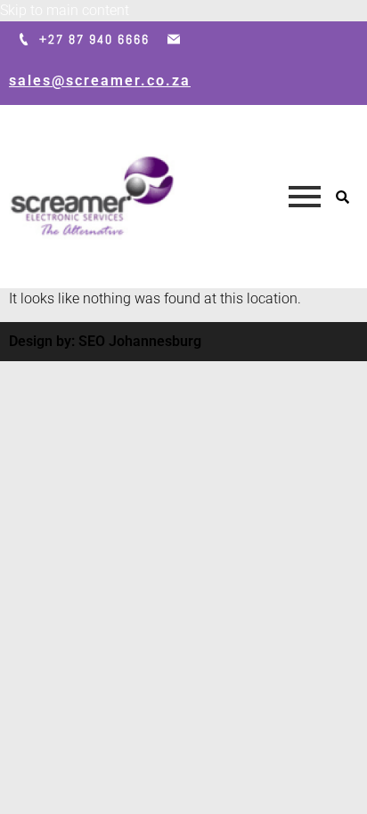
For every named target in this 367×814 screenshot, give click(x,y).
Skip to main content (64, 10)
